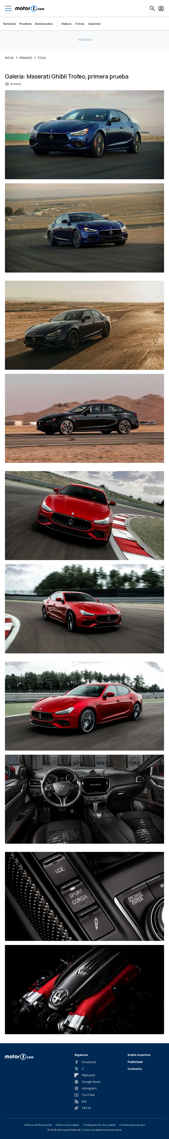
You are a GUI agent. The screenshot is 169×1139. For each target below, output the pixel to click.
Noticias (9, 24)
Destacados (44, 24)
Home (9, 57)
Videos (66, 24)
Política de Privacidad (38, 1125)
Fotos (79, 24)
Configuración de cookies (99, 1125)
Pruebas (25, 24)
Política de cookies (67, 1125)
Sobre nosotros (139, 1055)
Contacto (135, 1069)
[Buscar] (152, 8)
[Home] (29, 8)
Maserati (26, 57)
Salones (94, 24)
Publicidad (135, 1062)
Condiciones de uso (132, 1125)
